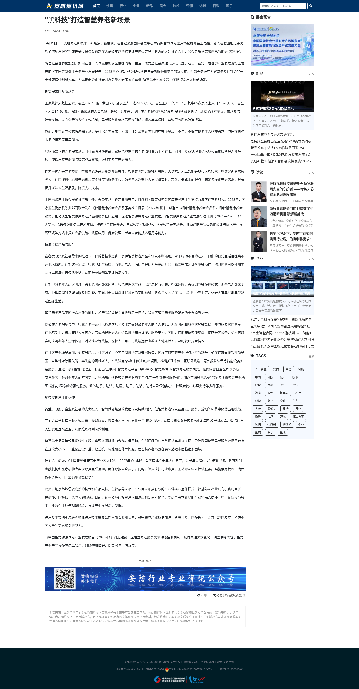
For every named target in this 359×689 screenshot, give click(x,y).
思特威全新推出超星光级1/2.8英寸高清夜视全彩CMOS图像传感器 (281, 141)
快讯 (109, 6)
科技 (270, 377)
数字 (270, 393)
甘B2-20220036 (155, 669)
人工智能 (261, 369)
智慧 (288, 369)
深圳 (270, 432)
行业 (123, 6)
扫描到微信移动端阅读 (231, 595)
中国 (258, 377)
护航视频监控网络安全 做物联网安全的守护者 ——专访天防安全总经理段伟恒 (292, 189)
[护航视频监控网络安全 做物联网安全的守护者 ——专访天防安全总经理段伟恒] (259, 191)
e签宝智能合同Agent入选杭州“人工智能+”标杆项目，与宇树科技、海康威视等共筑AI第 (282, 333)
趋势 (286, 409)
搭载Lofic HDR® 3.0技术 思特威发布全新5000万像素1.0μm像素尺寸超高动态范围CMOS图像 (281, 154)
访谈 (202, 6)
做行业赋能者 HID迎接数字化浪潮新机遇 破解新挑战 (291, 211)
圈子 (229, 6)
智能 (301, 369)
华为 (295, 401)
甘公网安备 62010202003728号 (187, 669)
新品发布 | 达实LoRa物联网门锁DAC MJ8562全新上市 (278, 148)
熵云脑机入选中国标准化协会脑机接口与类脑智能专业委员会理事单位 (282, 346)
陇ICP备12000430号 (231, 669)
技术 (176, 6)
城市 (283, 377)
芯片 (298, 393)
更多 (311, 74)
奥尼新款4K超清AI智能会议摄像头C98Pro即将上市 (281, 161)
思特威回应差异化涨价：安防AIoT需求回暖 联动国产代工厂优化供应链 (282, 339)
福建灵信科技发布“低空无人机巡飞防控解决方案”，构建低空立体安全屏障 (281, 319)
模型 (258, 385)
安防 (276, 369)
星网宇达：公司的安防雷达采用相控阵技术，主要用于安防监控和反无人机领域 (280, 326)
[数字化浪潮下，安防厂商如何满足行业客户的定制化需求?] (259, 241)
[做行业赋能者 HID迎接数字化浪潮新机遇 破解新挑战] (259, 216)
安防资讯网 (152, 662)
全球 (283, 401)
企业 (136, 6)
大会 (258, 409)
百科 (216, 6)
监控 (270, 401)
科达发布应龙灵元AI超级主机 (272, 134)
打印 (204, 595)
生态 (258, 432)
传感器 (271, 424)
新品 (149, 6)
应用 (283, 385)
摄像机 (287, 424)
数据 (258, 424)
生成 (283, 432)
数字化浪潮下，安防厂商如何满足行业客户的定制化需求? (291, 236)
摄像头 (271, 409)
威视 (258, 401)
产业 (295, 385)
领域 (283, 417)
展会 (163, 6)
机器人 (284, 393)
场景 (258, 417)
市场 (270, 417)
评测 (189, 6)
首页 (96, 6)
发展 (270, 385)
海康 (258, 393)
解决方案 (298, 417)
